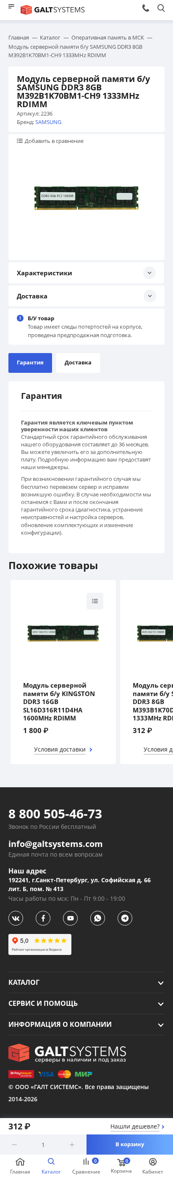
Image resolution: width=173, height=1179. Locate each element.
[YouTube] (70, 918)
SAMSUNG (48, 122)
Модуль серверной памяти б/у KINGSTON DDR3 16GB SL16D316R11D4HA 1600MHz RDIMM (59, 701)
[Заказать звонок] (145, 8)
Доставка (78, 362)
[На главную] (53, 10)
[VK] (15, 918)
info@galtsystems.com (55, 844)
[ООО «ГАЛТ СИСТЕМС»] (67, 1053)
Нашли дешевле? (135, 1126)
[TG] (125, 918)
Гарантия (30, 362)
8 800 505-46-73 (55, 813)
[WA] (97, 918)
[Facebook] (43, 918)
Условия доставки (60, 749)
